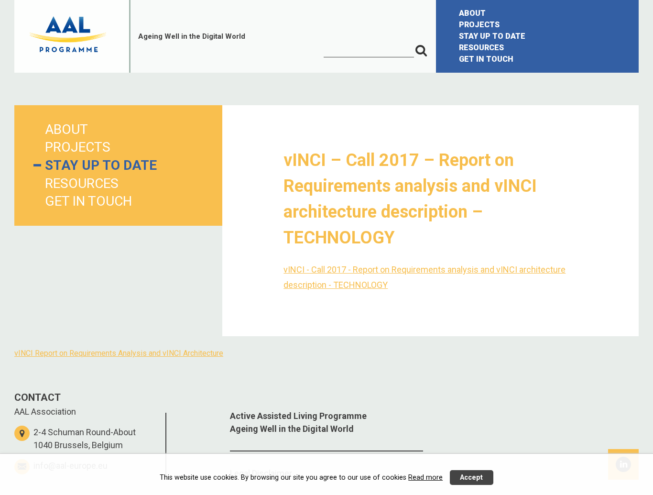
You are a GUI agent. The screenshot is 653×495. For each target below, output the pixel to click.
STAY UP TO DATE (492, 36)
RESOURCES (481, 47)
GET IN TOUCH (486, 59)
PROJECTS (479, 24)
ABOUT (472, 13)
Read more (425, 477)
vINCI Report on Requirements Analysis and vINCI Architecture (118, 353)
